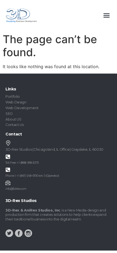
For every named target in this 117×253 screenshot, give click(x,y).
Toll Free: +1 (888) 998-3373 (22, 163)
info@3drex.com (15, 189)
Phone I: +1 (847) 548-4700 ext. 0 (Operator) (32, 176)
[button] (106, 15)
